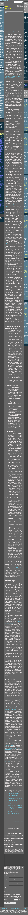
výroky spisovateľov (11, 595)
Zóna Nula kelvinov (2, 31)
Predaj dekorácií (2, 24)
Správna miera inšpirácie (15, 805)
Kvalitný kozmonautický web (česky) (2, 162)
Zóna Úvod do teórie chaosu (2, 46)
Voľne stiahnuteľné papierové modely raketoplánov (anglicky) (2, 201)
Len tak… (1, 116)
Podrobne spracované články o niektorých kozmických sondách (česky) (2, 152)
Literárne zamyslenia (2, 62)
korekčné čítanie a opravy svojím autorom (13, 77)
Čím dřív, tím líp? (13, 811)
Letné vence (25, 56)
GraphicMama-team (14, 31)
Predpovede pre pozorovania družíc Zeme (2, 178)
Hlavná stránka (2, 10)
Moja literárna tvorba (2, 17)
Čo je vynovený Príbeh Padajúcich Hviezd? (26, 74)
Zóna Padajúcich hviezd (2, 38)
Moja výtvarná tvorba (1, 90)
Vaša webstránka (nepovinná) (12, 884)
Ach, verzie (11, 803)
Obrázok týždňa (2, 123)
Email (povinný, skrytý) (10, 879)
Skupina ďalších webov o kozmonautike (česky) (2, 170)
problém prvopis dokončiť (13, 622)
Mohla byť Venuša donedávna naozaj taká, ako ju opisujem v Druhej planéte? (26, 45)
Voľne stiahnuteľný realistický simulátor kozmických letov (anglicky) (2, 189)
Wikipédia (2, 66)
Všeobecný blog (2, 109)
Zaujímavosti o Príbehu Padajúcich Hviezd (25, 143)
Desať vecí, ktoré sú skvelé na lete (25, 65)
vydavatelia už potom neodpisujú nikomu (13, 708)
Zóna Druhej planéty (2, 54)
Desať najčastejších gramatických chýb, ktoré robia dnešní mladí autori (15, 797)
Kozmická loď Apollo (26, 24)
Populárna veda (2, 77)
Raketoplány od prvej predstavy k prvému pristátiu (26, 226)
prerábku (7, 243)
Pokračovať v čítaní (26, 129)
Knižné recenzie (2, 72)
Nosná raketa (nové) (25, 31)
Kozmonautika (26, 27)
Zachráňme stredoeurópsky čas (2, 210)
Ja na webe (1, 113)
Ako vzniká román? (13, 793)
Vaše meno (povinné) (10, 875)
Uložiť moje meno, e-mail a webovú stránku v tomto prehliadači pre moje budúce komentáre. (13, 890)
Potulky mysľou (2, 83)
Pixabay (7, 33)
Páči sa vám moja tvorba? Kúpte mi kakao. (13, 908)
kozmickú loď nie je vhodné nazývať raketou (13, 205)
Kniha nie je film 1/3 (13, 800)
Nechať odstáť (9, 745)
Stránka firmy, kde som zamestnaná (2, 141)
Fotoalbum (2, 104)
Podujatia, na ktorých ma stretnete (26, 18)
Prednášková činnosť (2, 98)
